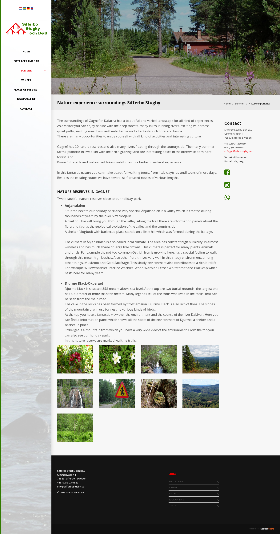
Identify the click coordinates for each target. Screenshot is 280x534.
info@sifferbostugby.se (238, 151)
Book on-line (26, 99)
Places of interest (26, 89)
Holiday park (176, 481)
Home (26, 51)
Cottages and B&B (26, 61)
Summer (26, 70)
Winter (26, 80)
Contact (26, 108)
